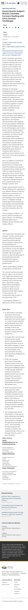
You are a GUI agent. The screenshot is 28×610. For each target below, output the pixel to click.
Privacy (16, 587)
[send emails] (19, 28)
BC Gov (16, 582)
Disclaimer (17, 584)
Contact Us (17, 593)
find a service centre (14, 574)
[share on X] (7, 28)
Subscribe (4, 582)
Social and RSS (5, 584)
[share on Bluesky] (16, 28)
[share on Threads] (13, 28)
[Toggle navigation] (22, 3)
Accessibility (17, 589)
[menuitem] (8, 582)
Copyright (16, 591)
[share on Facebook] (4, 28)
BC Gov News (11, 3)
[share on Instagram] (10, 28)
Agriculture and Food (8, 8)
